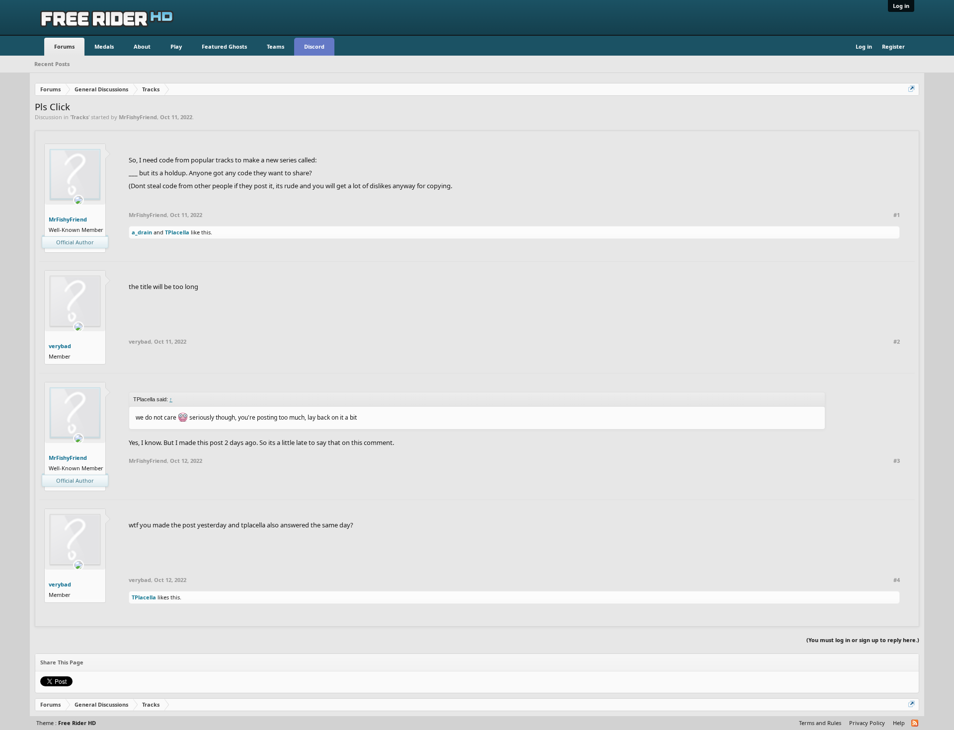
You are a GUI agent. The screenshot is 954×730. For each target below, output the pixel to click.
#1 (896, 215)
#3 (896, 460)
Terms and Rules (820, 723)
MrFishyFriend (138, 117)
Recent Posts (52, 64)
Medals (104, 46)
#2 (896, 341)
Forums (64, 46)
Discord (314, 46)
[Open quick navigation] (912, 89)
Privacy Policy (867, 723)
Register (893, 46)
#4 (896, 580)
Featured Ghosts (224, 46)
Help (899, 723)
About (142, 46)
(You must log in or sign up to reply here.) (862, 640)
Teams (275, 46)
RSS (915, 724)
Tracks (79, 117)
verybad (60, 346)
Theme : (66, 723)
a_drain (142, 232)
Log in (901, 5)
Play (176, 46)
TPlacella (177, 232)
